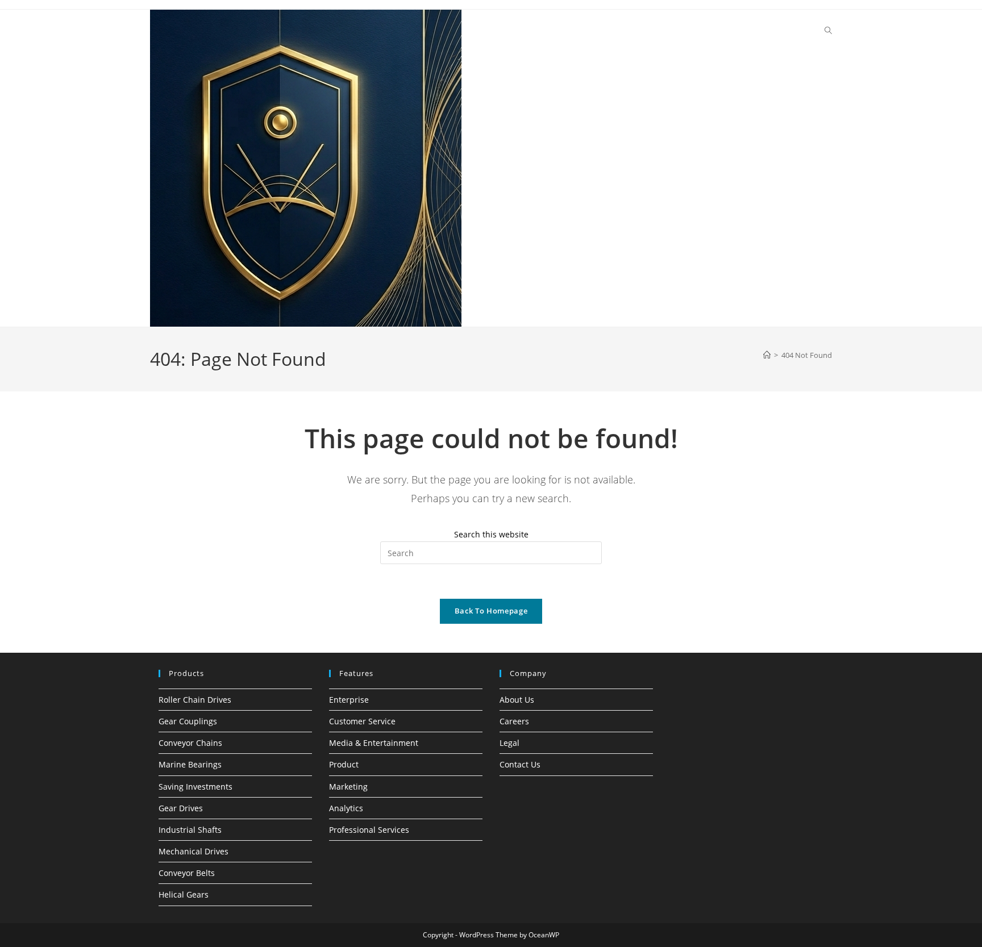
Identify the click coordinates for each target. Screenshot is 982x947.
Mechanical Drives (193, 851)
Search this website (491, 534)
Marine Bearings (190, 764)
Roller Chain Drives (195, 699)
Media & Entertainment (373, 742)
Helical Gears (184, 894)
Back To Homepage (491, 611)
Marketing (348, 786)
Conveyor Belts (187, 872)
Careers (514, 721)
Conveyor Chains (190, 742)
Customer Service (362, 721)
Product (344, 764)
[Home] (767, 355)
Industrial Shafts (190, 829)
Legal (509, 742)
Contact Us (520, 764)
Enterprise (349, 699)
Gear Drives (181, 808)
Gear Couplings (188, 721)
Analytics (346, 808)
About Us (517, 699)
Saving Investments (195, 786)
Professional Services (369, 829)
